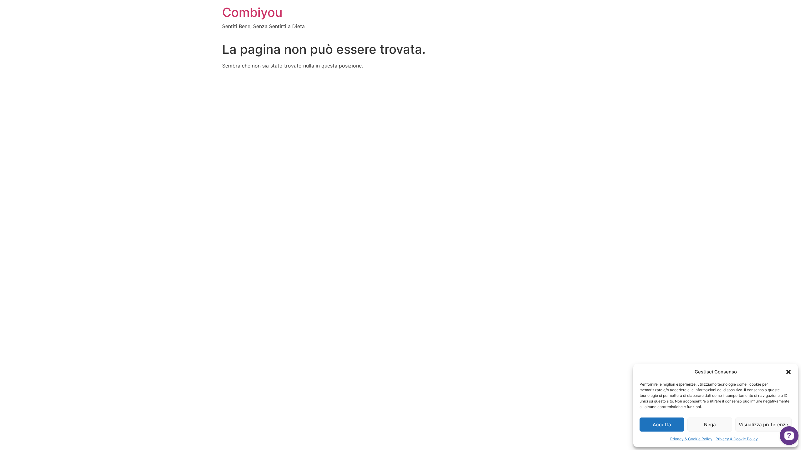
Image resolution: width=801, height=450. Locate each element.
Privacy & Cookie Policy (691, 439)
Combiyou (252, 12)
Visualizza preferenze (763, 425)
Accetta (662, 425)
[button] (788, 372)
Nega (710, 425)
